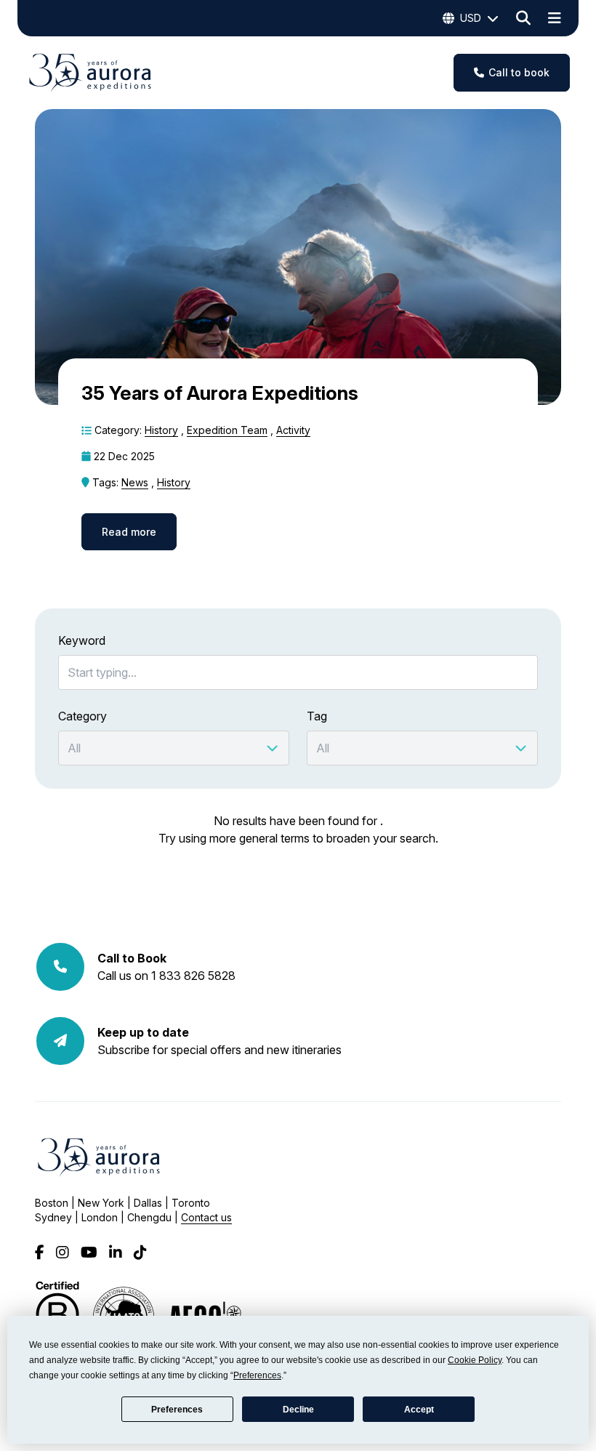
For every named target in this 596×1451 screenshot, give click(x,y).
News (134, 482)
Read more (129, 532)
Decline (298, 1409)
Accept (419, 1409)
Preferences (177, 1409)
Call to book (518, 72)
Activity (293, 430)
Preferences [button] (257, 1375)
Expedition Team (227, 430)
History (161, 430)
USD (470, 18)
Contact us (206, 1217)
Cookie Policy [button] (475, 1360)
